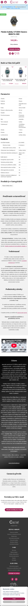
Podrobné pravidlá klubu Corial (14, 568)
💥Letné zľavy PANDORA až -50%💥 (9, 6)
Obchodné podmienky (14, 538)
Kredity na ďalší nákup (15, 8)
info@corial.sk (14, 525)
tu (19, 594)
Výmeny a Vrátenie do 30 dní (14, 534)
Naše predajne (14, 552)
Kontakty (14, 560)
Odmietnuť (14, 601)
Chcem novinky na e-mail (14, 510)
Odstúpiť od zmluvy (14, 573)
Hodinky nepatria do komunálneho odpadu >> (16, 246)
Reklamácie (14, 536)
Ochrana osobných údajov (14, 570)
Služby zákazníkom (14, 554)
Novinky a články (14, 542)
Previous (2, 76)
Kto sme (14, 550)
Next (25, 76)
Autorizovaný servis (14, 556)
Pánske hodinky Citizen (7, 185)
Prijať (14, 598)
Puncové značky (14, 540)
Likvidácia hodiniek (14, 544)
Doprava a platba (14, 532)
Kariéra (14, 558)
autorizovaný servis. (22, 312)
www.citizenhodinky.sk (14, 463)
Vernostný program (14, 566)
